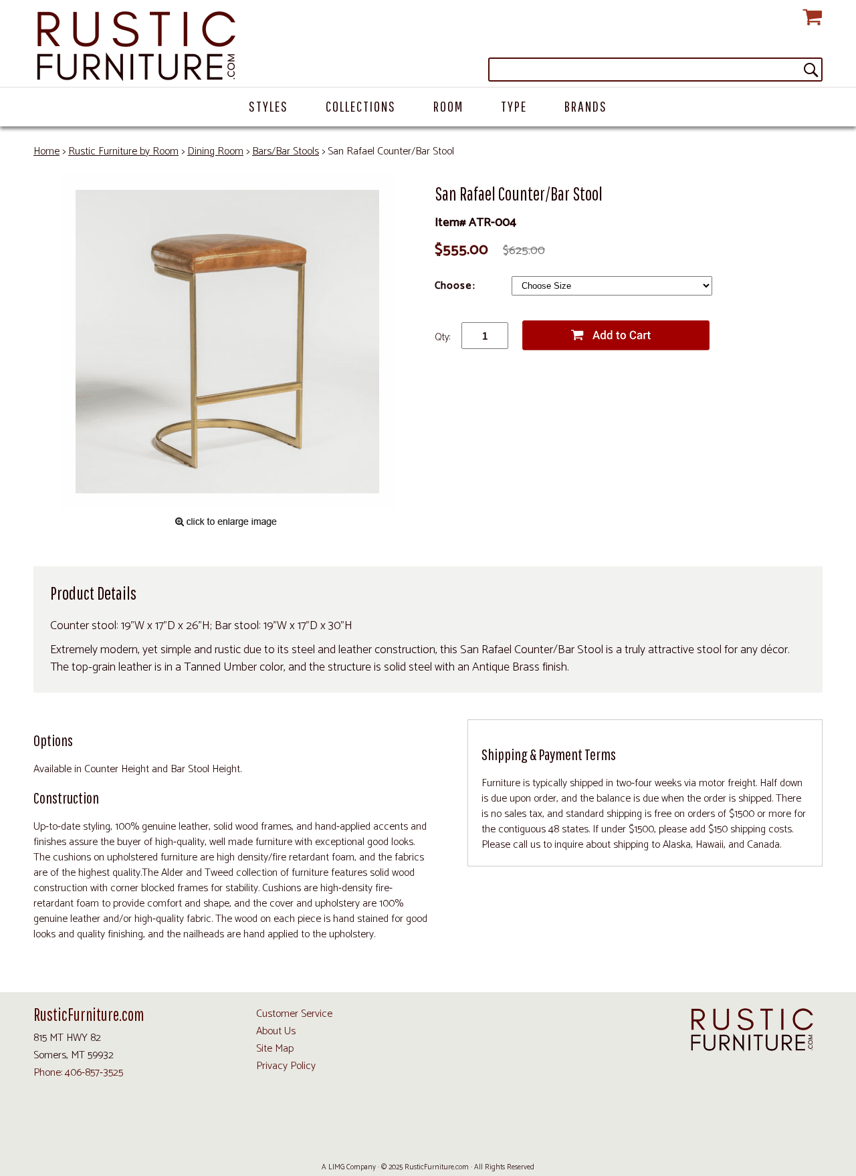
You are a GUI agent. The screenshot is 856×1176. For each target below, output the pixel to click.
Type (514, 106)
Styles (268, 106)
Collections (361, 106)
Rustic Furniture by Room (123, 151)
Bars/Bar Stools (285, 151)
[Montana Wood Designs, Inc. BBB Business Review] (510, 1136)
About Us (276, 1031)
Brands (585, 106)
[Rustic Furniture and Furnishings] (428, 47)
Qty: (442, 337)
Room (448, 106)
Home (46, 151)
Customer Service (294, 1014)
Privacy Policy (286, 1066)
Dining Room (215, 151)
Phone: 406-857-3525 (78, 1073)
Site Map (275, 1049)
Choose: (456, 285)
